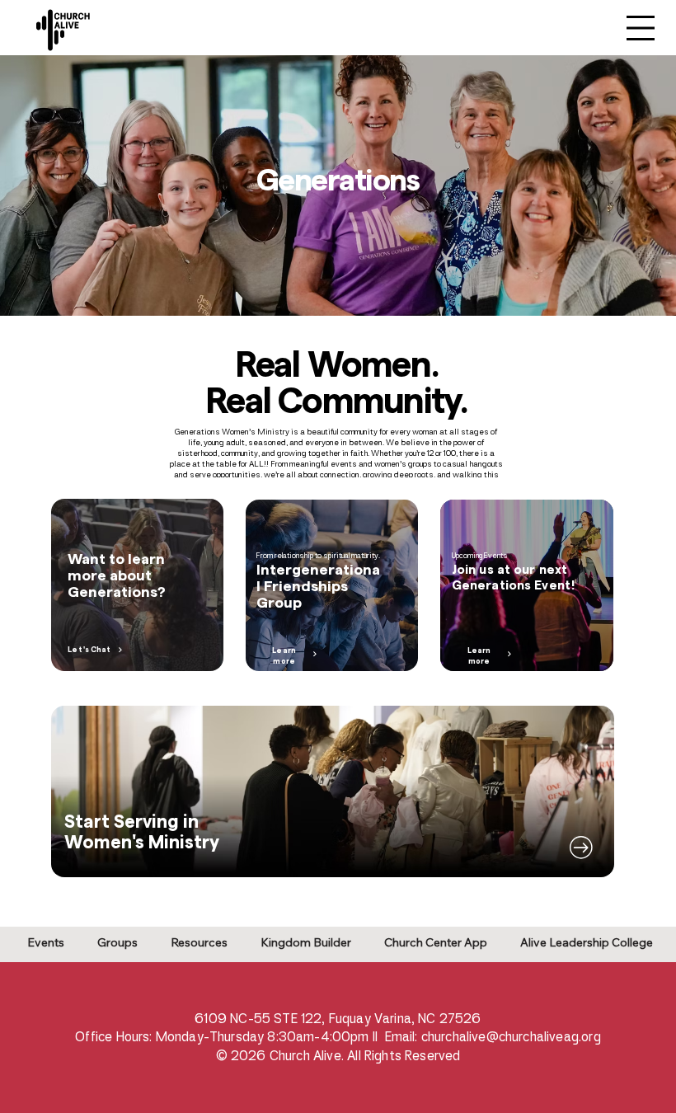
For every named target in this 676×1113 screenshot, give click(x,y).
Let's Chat (89, 650)
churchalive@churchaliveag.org (511, 1037)
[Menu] (641, 28)
